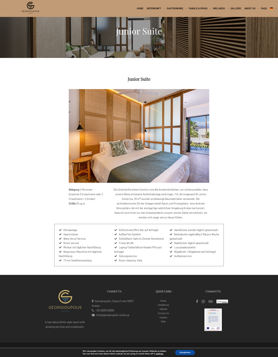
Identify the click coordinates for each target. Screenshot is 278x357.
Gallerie (163, 309)
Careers (163, 317)
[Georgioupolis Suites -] (30, 8)
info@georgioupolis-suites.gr (112, 315)
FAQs (163, 321)
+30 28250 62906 (105, 310)
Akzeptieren (185, 352)
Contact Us (163, 313)
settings (159, 354)
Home (163, 300)
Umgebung (163, 304)
